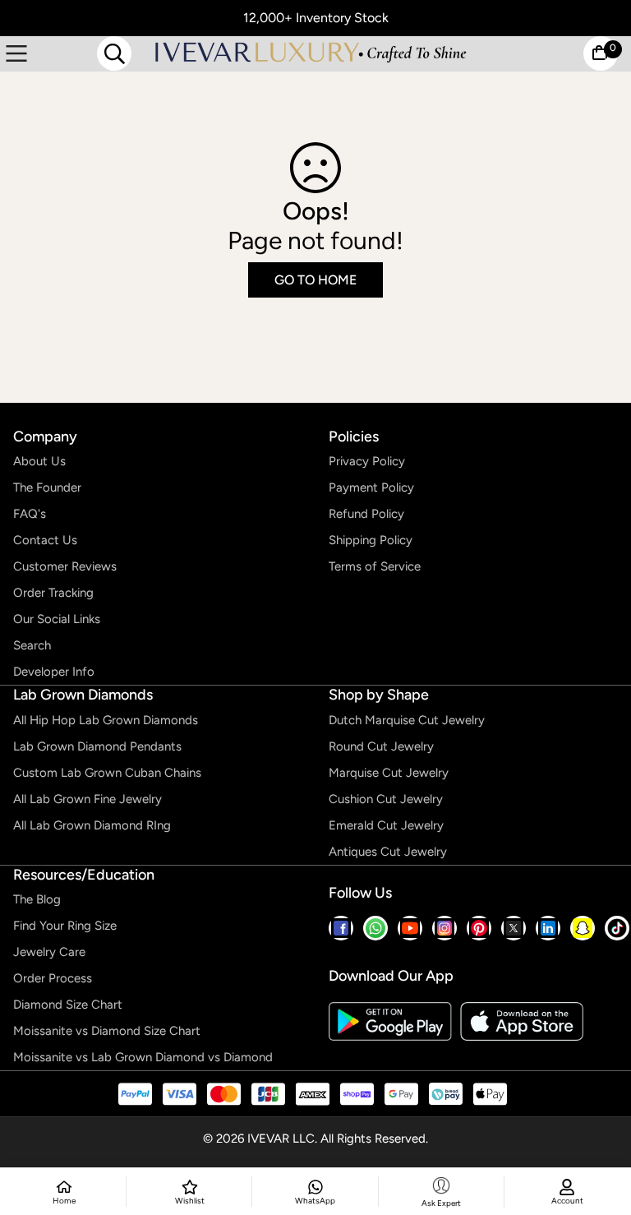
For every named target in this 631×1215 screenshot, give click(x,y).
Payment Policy (371, 487)
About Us (39, 461)
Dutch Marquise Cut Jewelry (407, 720)
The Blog (37, 899)
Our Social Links (56, 619)
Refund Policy (366, 513)
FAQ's (29, 513)
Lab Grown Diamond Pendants (97, 746)
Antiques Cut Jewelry (388, 851)
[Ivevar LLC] (310, 53)
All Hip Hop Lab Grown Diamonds (105, 720)
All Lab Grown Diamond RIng (92, 825)
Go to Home (315, 280)
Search (32, 645)
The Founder (47, 487)
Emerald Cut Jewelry (386, 825)
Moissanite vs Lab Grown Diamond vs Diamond (143, 1057)
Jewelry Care (49, 952)
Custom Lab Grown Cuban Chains (107, 772)
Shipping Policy (370, 540)
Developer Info (53, 671)
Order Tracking (53, 592)
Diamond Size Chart (67, 1004)
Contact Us (45, 540)
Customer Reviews (65, 566)
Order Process (52, 978)
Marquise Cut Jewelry (389, 772)
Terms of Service (375, 566)
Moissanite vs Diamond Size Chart (106, 1030)
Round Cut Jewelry (381, 746)
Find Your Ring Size (65, 925)
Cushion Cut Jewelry (386, 799)
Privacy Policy (367, 461)
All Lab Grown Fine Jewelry (87, 799)
